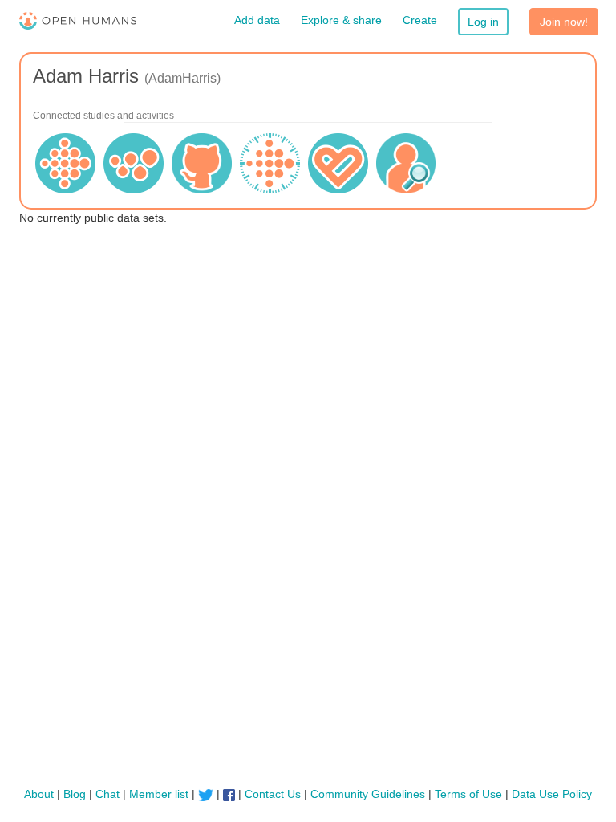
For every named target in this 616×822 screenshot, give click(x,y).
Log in (483, 21)
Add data (257, 20)
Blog (74, 793)
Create (420, 20)
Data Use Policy (552, 793)
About (39, 793)
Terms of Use (468, 793)
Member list (158, 793)
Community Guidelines (367, 793)
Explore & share (341, 20)
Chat (107, 793)
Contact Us (273, 793)
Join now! (564, 21)
